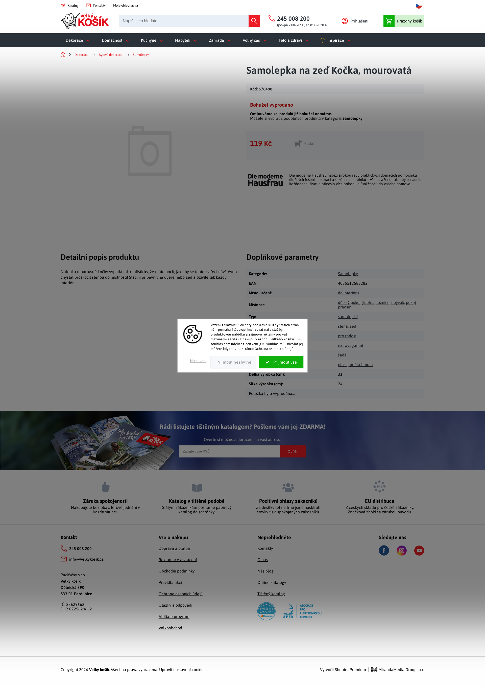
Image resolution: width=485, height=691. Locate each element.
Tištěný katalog (271, 593)
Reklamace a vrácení (178, 559)
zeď (353, 326)
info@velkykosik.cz (86, 559)
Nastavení (198, 361)
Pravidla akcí (170, 582)
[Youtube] (419, 550)
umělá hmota (361, 364)
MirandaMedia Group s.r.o (400, 669)
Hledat (254, 21)
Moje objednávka (125, 5)
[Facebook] (384, 550)
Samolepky (352, 118)
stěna (343, 326)
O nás (262, 559)
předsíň (344, 307)
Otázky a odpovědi (175, 605)
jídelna (368, 302)
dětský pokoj (349, 302)
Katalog (73, 6)
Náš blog (265, 571)
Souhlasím (281, 362)
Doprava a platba (174, 548)
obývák (397, 302)
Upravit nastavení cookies (182, 669)
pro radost (347, 335)
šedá (342, 355)
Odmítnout (233, 362)
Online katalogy (271, 582)
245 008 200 (80, 548)
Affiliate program (174, 616)
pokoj (411, 302)
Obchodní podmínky (177, 571)
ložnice (383, 302)
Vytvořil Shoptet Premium (343, 669)
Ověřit (293, 451)
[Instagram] (402, 550)
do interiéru (348, 293)
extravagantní (350, 345)
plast (342, 364)
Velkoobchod (170, 628)
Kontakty (99, 5)
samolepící (348, 316)
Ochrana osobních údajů (181, 593)
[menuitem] (79, 40)
